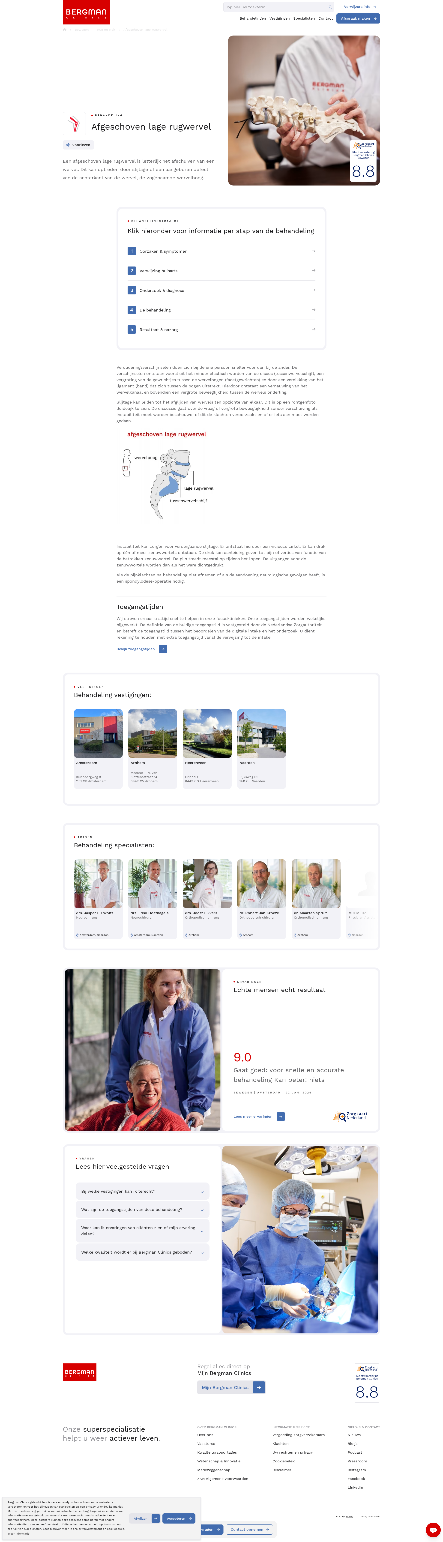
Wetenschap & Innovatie (218, 1461)
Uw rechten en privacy (292, 1452)
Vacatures (206, 1443)
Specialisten (304, 18)
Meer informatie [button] (19, 1533)
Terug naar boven (370, 1516)
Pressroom (357, 1461)
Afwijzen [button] (140, 1518)
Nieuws (354, 1435)
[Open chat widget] (433, 1530)
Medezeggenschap (213, 1470)
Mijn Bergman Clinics (225, 1387)
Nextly (349, 1516)
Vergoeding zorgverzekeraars (298, 1435)
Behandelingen (253, 18)
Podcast (355, 1452)
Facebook (356, 1478)
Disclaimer (281, 1470)
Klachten (280, 1443)
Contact (325, 18)
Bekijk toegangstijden (136, 649)
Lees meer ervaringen (252, 1116)
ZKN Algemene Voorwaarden (222, 1478)
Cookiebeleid (284, 1461)
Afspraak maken (355, 18)
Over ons (205, 1435)
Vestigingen (279, 18)
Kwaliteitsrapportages (217, 1452)
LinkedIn (355, 1487)
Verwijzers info (357, 6)
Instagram (357, 1470)
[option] (98, 749)
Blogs (352, 1443)
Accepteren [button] (176, 1518)
